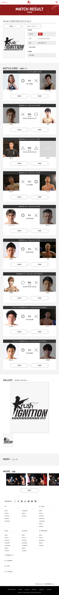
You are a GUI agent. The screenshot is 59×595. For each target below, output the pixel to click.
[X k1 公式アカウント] (15, 501)
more (39, 96)
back (29, 490)
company (41, 589)
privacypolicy (12, 589)
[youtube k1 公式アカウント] (32, 501)
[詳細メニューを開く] (56, 2)
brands (7, 518)
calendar (24, 510)
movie (19, 96)
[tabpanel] (16, 479)
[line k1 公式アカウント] (28, 501)
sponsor (7, 521)
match (6, 513)
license (24, 515)
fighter (7, 515)
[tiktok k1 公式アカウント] (25, 501)
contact (27, 589)
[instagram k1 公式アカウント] (18, 501)
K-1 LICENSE (8, 571)
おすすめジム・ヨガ (39, 583)
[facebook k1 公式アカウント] (21, 501)
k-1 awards (8, 560)
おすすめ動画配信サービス (49, 583)
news (6, 510)
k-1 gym (7, 566)
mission (49, 589)
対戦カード (12, 26)
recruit (34, 589)
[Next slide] (53, 479)
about (23, 513)
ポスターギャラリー (32, 26)
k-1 (9, 555)
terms (20, 589)
